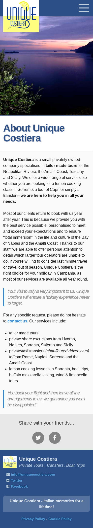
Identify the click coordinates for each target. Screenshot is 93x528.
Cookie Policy (60, 519)
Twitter (16, 480)
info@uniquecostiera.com (33, 474)
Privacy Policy (33, 519)
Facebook (19, 486)
